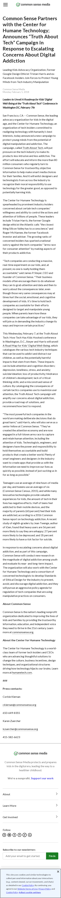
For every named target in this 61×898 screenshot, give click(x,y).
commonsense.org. (23, 632)
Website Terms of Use (27, 889)
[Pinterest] (19, 835)
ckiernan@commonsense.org (19, 704)
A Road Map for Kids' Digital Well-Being (26, 345)
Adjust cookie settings (30, 892)
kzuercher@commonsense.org (20, 729)
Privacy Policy (44, 889)
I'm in (52, 855)
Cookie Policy (28, 885)
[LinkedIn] (30, 835)
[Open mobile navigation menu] (5, 5)
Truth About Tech (33, 147)
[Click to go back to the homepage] (33, 5)
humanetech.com (22, 672)
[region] (30, 883)
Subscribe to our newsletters (19, 849)
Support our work (42, 778)
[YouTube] (9, 835)
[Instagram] (4, 835)
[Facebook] (14, 835)
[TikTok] (25, 835)
